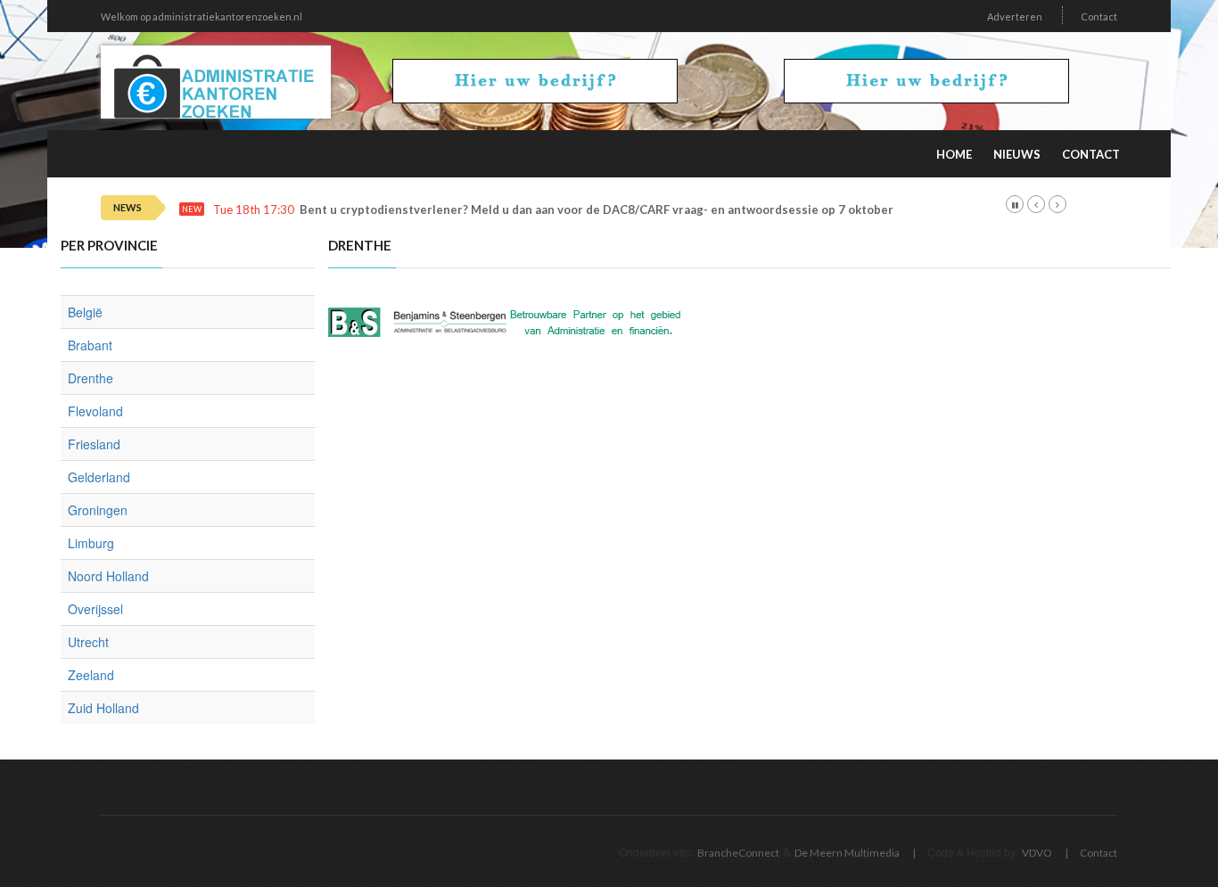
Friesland (94, 444)
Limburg (91, 543)
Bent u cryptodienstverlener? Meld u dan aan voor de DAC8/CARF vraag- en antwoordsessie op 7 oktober (596, 210)
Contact (1099, 16)
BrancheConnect (738, 852)
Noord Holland (108, 576)
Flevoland (95, 411)
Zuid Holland (103, 708)
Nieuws (1017, 154)
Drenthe (90, 378)
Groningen (98, 510)
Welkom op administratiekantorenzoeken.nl (201, 16)
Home (954, 154)
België (85, 312)
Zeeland (91, 675)
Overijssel (95, 609)
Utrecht (88, 642)
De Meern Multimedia (847, 852)
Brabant (90, 345)
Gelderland (99, 477)
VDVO (1037, 852)
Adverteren (1014, 16)
